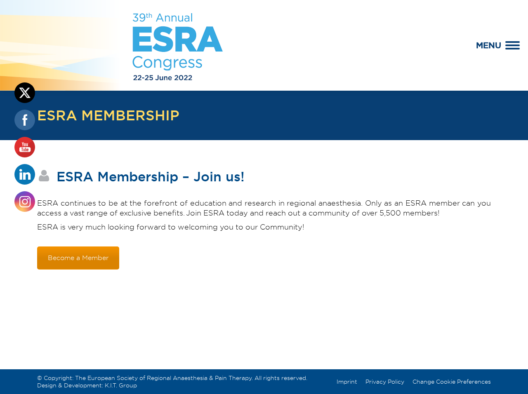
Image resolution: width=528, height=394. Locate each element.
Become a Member (78, 258)
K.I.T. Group (121, 385)
